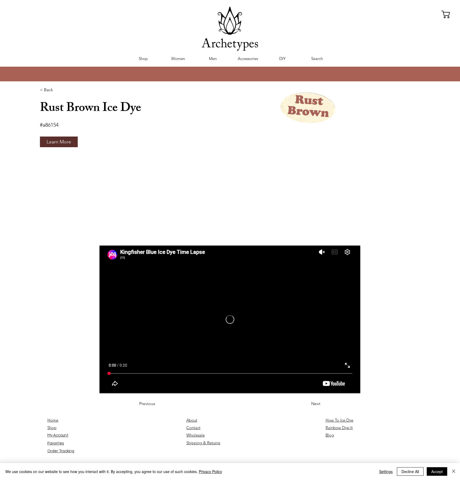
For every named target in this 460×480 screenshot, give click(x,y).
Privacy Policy (210, 471)
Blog (330, 435)
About (191, 420)
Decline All (410, 471)
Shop (51, 427)
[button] (59, 142)
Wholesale (195, 435)
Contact (193, 427)
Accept (437, 471)
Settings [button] (386, 471)
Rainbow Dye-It (339, 427)
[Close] (453, 471)
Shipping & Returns (203, 442)
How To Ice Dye (339, 420)
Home (52, 420)
